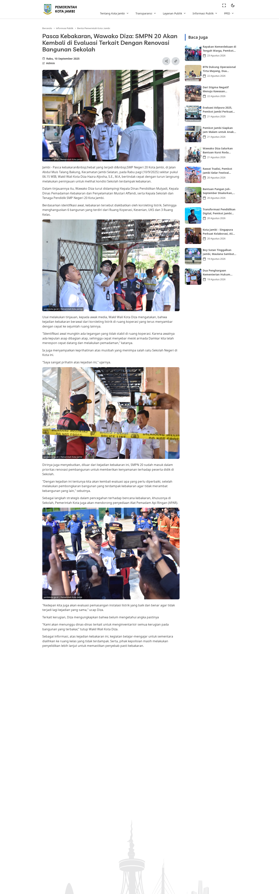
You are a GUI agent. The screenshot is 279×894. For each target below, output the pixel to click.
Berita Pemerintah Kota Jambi (93, 28)
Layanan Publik (172, 13)
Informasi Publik (203, 13)
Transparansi (144, 13)
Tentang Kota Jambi (112, 13)
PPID (227, 13)
